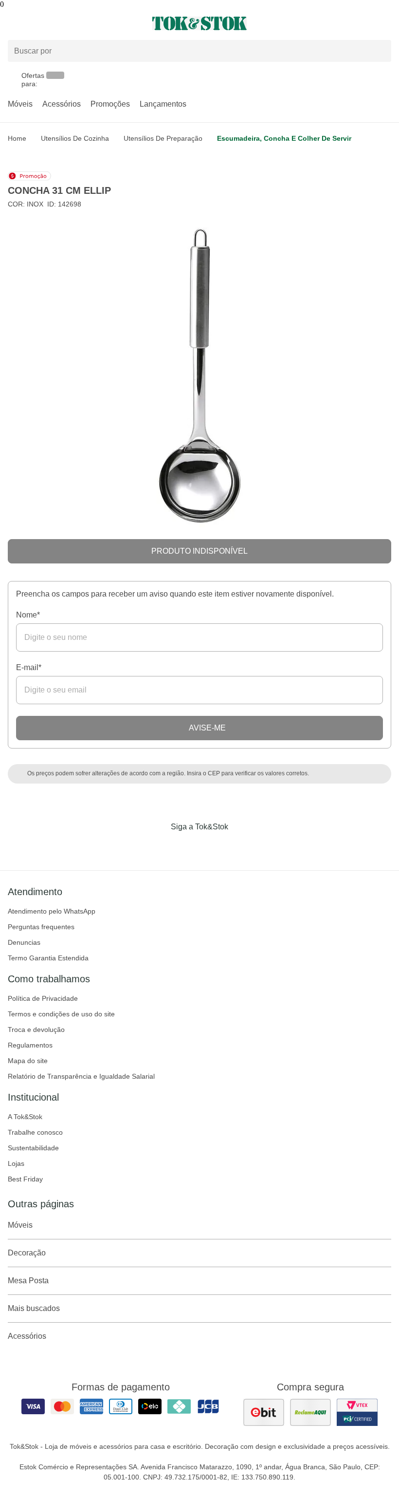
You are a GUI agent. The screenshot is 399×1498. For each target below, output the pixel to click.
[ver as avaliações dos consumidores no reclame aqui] (310, 1412)
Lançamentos (163, 104)
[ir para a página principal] (199, 23)
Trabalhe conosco (35, 1132)
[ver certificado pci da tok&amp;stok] (357, 1412)
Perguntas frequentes (41, 927)
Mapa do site (28, 1061)
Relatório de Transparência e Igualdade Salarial (81, 1076)
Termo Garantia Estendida (48, 958)
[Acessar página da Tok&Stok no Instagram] (186, 847)
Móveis (20, 104)
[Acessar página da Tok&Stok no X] (240, 847)
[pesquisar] (379, 50)
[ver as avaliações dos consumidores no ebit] (263, 1412)
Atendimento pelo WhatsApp (51, 911)
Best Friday (25, 1179)
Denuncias (24, 942)
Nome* (28, 615)
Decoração (27, 1253)
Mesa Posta (28, 1280)
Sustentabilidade (33, 1148)
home (17, 138)
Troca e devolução (36, 1029)
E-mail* (28, 667)
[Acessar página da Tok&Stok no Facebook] (158, 847)
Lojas (16, 1163)
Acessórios (61, 104)
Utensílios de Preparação (163, 138)
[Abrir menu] (66, 23)
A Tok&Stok (25, 1117)
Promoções (110, 104)
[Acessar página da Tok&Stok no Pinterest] (213, 847)
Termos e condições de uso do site (61, 1014)
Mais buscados (34, 1308)
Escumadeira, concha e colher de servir (284, 138)
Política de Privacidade (43, 998)
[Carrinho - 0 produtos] (385, 23)
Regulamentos (30, 1045)
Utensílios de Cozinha (75, 138)
